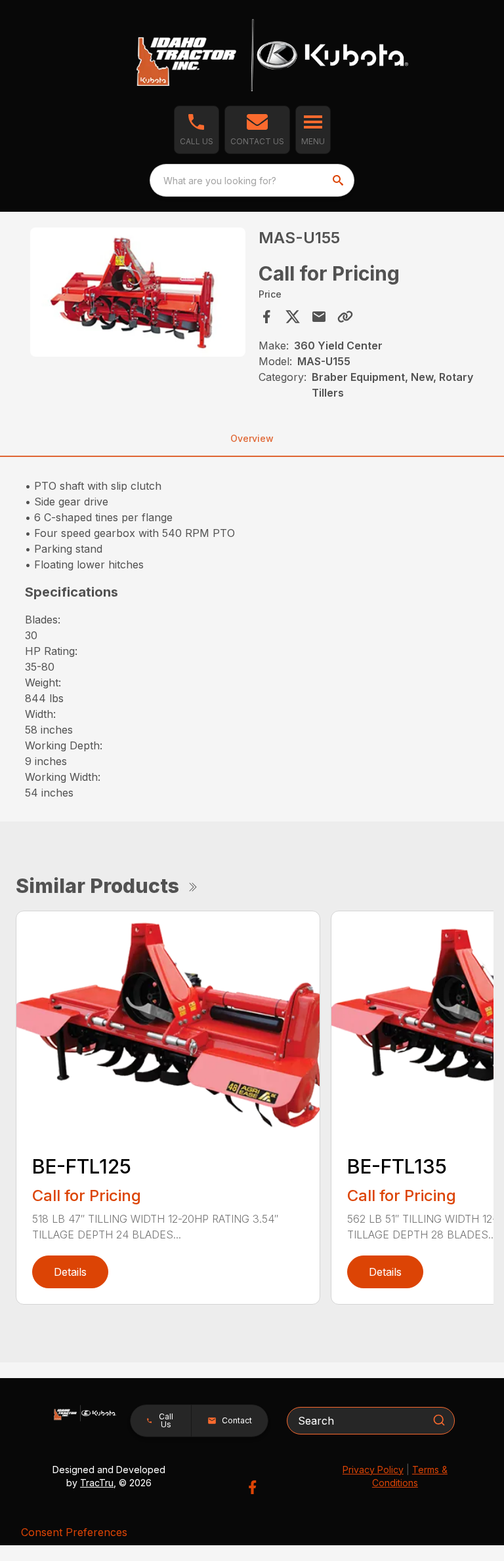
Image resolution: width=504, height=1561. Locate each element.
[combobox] (252, 180)
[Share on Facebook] (266, 317)
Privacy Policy (373, 1469)
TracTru (97, 1482)
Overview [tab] (252, 438)
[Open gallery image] (137, 292)
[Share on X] (293, 317)
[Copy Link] (345, 317)
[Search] (439, 1420)
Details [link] (70, 1271)
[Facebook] (252, 1487)
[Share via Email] (319, 317)
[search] (339, 180)
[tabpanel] (137, 294)
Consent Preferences (74, 1532)
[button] (196, 130)
